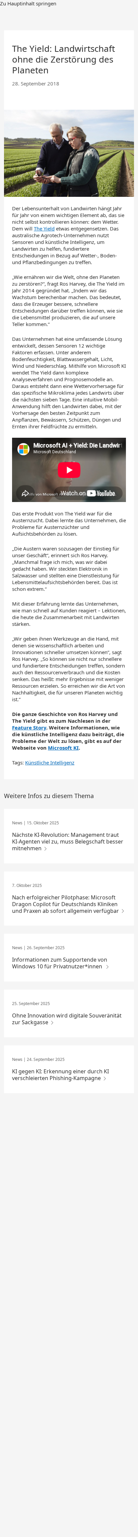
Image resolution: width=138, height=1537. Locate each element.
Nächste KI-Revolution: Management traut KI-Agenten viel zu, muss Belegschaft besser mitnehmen (67, 841)
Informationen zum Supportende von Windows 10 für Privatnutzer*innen (59, 963)
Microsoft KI (63, 747)
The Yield (44, 228)
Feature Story (29, 727)
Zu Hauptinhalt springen (28, 3)
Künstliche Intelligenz (49, 762)
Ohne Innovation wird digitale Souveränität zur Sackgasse (67, 1019)
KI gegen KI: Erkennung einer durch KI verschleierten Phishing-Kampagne (60, 1075)
